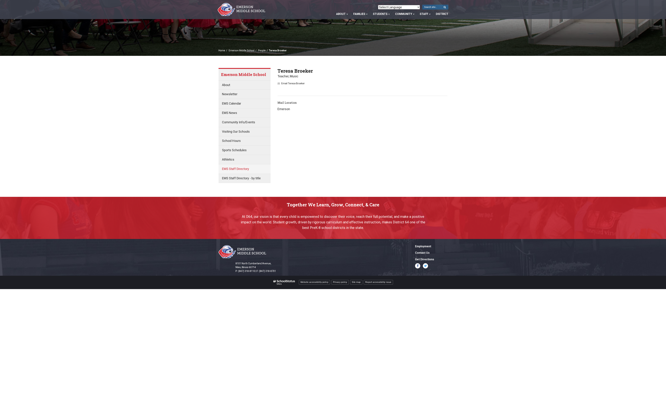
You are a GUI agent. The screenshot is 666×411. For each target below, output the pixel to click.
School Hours (231, 141)
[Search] (444, 7)
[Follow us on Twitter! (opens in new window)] (425, 265)
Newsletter (229, 94)
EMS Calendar (231, 103)
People (262, 50)
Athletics (228, 159)
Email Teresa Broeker (293, 83)
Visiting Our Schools (236, 131)
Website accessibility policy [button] (314, 282)
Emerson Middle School (241, 50)
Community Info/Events (238, 122)
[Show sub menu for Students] (389, 14)
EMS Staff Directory (235, 169)
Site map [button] (356, 282)
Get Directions (424, 259)
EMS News (229, 113)
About (226, 85)
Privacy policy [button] (340, 282)
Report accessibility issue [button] (378, 282)
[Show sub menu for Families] (367, 14)
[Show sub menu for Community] (414, 14)
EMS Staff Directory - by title (241, 178)
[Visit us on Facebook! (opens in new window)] (417, 265)
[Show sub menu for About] (347, 14)
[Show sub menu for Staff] (430, 14)
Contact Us (422, 252)
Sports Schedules (234, 150)
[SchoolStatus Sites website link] (284, 282)
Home (222, 50)
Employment (423, 246)
